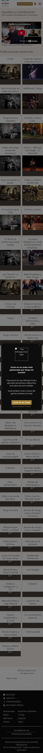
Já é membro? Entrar (21, 406)
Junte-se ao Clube (21, 402)
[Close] (39, 345)
